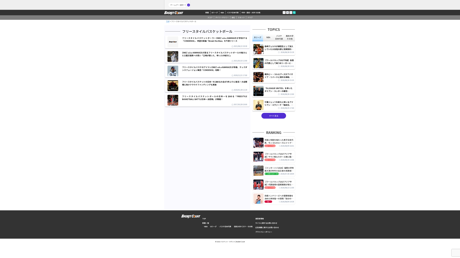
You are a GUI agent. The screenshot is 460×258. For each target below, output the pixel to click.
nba (268, 37)
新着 (207, 12)
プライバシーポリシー (263, 232)
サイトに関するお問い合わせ (266, 223)
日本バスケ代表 (270, 146)
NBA (222, 12)
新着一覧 (205, 223)
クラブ (250, 17)
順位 (233, 17)
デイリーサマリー (222, 17)
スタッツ (241, 17)
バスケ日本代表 (233, 12)
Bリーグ (215, 12)
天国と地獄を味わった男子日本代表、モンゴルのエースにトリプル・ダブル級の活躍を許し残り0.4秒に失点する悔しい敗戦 (279, 141)
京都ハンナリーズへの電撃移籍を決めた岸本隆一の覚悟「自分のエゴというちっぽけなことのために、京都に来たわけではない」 (278, 197)
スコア (210, 17)
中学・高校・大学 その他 (251, 12)
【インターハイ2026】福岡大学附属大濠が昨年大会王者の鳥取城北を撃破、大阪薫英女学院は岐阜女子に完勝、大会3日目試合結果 (279, 169)
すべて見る (273, 115)
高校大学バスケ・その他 (243, 226)
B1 (268, 202)
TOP (204, 218)
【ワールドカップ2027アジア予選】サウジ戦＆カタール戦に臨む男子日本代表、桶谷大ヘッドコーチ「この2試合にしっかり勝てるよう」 (278, 155)
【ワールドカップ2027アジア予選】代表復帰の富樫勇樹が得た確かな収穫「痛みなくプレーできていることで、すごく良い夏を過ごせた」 (278, 183)
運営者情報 (259, 218)
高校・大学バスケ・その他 (271, 174)
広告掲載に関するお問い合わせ (267, 227)
